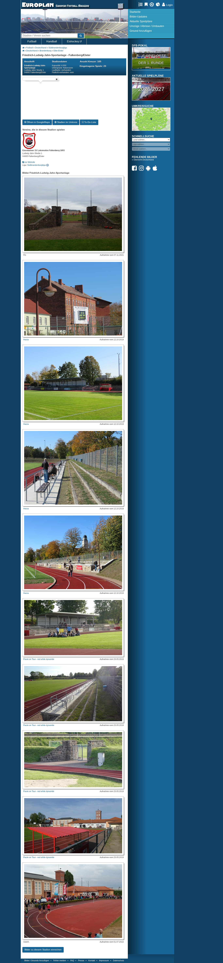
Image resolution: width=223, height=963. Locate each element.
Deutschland (40, 48)
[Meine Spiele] (152, 4)
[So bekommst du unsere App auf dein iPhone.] (156, 168)
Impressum (104, 960)
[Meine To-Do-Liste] (147, 4)
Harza (26, 339)
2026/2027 (151, 89)
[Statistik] (159, 4)
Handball (51, 41)
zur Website (29, 162)
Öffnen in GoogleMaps (38, 122)
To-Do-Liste (90, 122)
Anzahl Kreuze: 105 (90, 61)
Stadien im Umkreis (66, 122)
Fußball (31, 41)
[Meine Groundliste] (141, 4)
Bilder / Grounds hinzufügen (36, 960)
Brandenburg (45, 51)
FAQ (72, 960)
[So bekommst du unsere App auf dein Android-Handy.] (149, 168)
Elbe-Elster (58, 51)
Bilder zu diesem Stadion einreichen (43, 949)
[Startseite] (38, 7)
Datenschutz (118, 960)
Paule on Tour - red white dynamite (38, 659)
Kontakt (91, 960)
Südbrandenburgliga (57, 48)
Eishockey (73, 41)
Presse (81, 960)
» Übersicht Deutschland (143, 160)
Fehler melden (59, 960)
